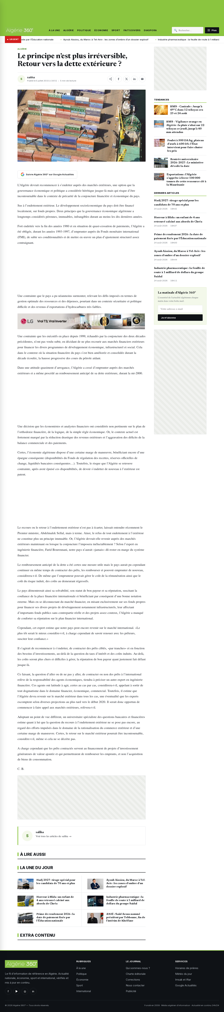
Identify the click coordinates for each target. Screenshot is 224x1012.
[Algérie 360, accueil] (19, 30)
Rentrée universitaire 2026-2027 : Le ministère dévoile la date (187, 163)
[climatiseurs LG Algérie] (82, 321)
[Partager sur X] (126, 79)
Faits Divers (132, 30)
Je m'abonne (168, 317)
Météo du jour (183, 973)
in (33, 991)
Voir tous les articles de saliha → (53, 836)
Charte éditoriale (136, 973)
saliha (31, 77)
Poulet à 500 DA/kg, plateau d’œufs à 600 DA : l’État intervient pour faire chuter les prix (185, 145)
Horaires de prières (186, 968)
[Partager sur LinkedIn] (134, 79)
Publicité (131, 991)
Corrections (133, 979)
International (83, 991)
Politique (84, 30)
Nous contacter (135, 985)
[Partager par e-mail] (142, 79)
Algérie (68, 30)
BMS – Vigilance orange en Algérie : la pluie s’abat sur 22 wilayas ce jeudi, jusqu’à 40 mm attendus (185, 126)
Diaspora (150, 30)
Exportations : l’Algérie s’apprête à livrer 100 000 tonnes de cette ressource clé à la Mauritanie (186, 179)
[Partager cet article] (110, 79)
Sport (115, 30)
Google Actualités (186, 985)
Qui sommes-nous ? (138, 968)
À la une (54, 30)
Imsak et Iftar (183, 979)
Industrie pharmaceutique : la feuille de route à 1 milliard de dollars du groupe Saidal (179, 272)
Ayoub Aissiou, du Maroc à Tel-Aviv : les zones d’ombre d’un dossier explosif (89, 39)
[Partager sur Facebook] (118, 79)
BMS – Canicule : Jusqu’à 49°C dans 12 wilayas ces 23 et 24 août (186, 110)
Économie (101, 30)
